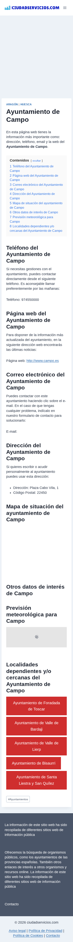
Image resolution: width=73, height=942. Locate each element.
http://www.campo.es (42, 361)
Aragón (12, 104)
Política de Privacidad (45, 931)
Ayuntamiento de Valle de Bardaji (36, 726)
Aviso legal (17, 931)
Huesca (26, 104)
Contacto (12, 904)
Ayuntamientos (18, 799)
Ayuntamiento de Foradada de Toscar (36, 706)
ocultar (37, 160)
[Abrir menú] (64, 8)
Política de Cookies (28, 936)
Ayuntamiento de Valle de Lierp (36, 746)
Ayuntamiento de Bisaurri (33, 763)
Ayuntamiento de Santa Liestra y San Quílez (36, 780)
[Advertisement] (36, 53)
